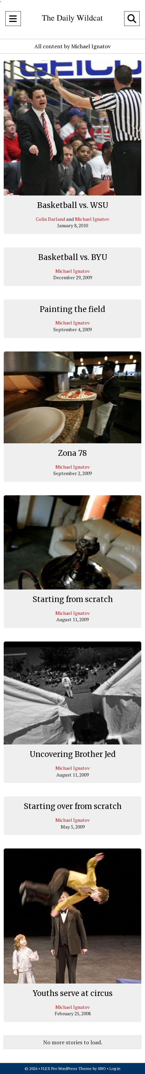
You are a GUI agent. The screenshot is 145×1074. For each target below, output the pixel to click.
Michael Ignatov (92, 219)
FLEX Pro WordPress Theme (66, 1068)
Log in (115, 1068)
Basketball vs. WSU (72, 205)
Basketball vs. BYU (72, 257)
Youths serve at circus (73, 993)
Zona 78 (72, 453)
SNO (102, 1068)
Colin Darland (50, 219)
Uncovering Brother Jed (73, 754)
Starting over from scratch (73, 806)
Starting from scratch (72, 599)
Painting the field (72, 309)
